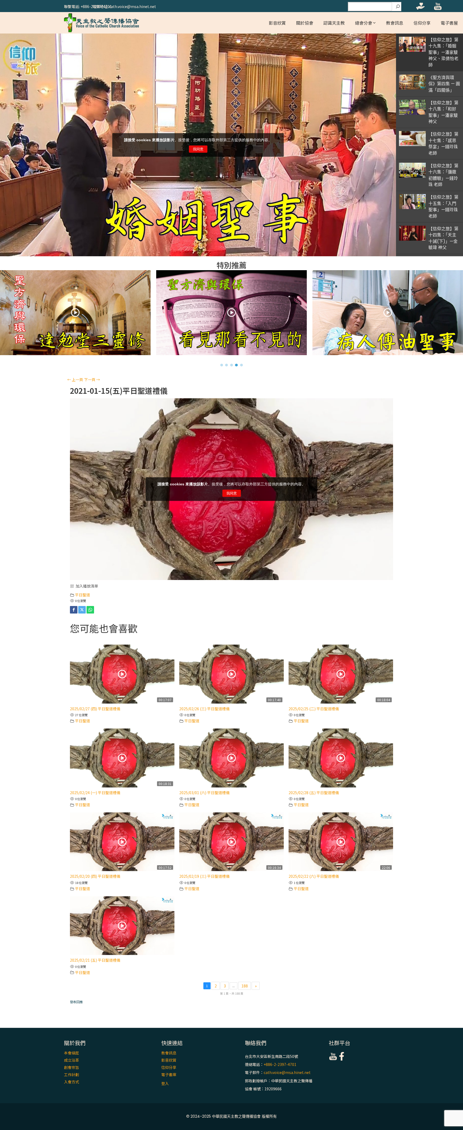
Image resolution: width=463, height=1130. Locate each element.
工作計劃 (71, 1074)
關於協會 (304, 23)
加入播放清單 (87, 586)
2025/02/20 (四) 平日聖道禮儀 (95, 876)
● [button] (222, 365)
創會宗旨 (71, 1067)
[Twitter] (82, 610)
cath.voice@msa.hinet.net (287, 1072)
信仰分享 (422, 23)
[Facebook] (73, 610)
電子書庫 (168, 1074)
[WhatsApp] (90, 610)
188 (244, 985)
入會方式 (71, 1081)
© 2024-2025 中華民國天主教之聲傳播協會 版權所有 (231, 1116)
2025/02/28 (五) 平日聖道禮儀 (314, 792)
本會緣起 (71, 1052)
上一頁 (75, 379)
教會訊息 (394, 23)
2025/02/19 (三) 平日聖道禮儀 (204, 876)
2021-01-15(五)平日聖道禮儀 (118, 390)
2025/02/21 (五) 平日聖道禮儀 (95, 960)
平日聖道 (82, 594)
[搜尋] (398, 6)
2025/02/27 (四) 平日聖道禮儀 (95, 708)
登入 (165, 1083)
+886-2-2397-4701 (280, 1064)
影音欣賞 (277, 23)
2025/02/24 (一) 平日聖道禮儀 (95, 792)
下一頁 (92, 379)
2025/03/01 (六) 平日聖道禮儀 (204, 792)
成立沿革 (71, 1060)
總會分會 (363, 23)
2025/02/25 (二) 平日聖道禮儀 (314, 708)
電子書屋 (449, 23)
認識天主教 (334, 23)
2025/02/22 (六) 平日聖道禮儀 (314, 876)
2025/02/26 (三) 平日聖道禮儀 (204, 708)
